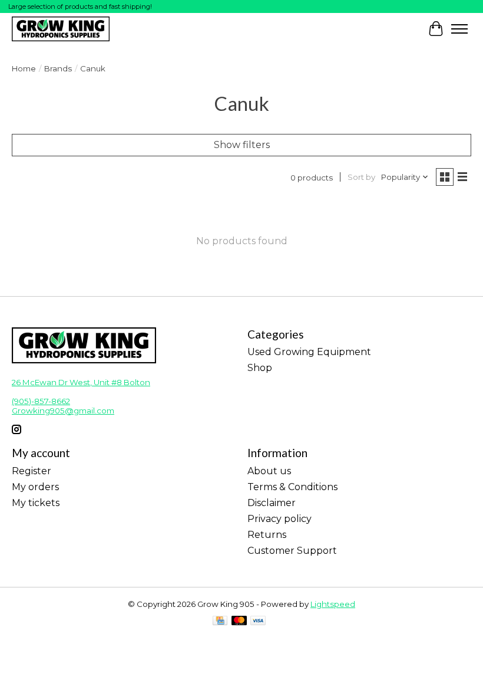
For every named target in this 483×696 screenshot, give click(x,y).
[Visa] (258, 621)
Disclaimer (271, 502)
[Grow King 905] (61, 29)
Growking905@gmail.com (63, 410)
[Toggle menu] (459, 29)
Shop (259, 367)
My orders (35, 487)
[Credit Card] (220, 621)
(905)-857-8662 (41, 401)
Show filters (242, 144)
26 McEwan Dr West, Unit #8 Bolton (81, 382)
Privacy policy (279, 518)
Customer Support (292, 550)
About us (269, 471)
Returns (266, 534)
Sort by (361, 177)
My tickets (35, 502)
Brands (58, 68)
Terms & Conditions (292, 487)
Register (31, 471)
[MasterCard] (239, 621)
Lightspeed (332, 604)
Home (24, 68)
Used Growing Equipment (309, 351)
